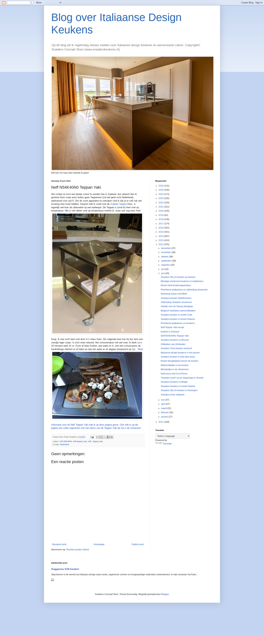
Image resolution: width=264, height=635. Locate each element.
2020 (161, 211)
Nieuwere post (59, 544)
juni (163, 273)
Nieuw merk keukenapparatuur (176, 285)
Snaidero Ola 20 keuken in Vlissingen (179, 390)
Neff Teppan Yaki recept (172, 327)
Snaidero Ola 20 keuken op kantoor (178, 277)
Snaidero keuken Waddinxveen (176, 298)
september (166, 261)
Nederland (64, 444)
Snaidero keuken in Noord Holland (178, 319)
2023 (161, 198)
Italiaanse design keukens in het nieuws (180, 352)
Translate (167, 443)
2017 (161, 223)
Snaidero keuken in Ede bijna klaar (178, 357)
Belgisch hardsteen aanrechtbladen (178, 310)
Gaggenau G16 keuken (65, 569)
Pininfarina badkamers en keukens (178, 323)
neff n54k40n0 (65, 441)
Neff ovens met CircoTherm (174, 373)
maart (164, 408)
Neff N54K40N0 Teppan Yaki (175, 336)
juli (163, 269)
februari (165, 412)
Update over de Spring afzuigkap (177, 306)
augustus (166, 265)
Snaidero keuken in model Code (176, 315)
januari (164, 416)
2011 (161, 422)
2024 (161, 194)
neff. (90, 441)
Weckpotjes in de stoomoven (175, 369)
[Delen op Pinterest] (111, 437)
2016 (161, 228)
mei (163, 400)
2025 (161, 190)
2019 (161, 215)
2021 (161, 207)
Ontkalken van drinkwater (173, 344)
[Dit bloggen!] (101, 437)
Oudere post (138, 544)
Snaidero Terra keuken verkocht (176, 348)
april (163, 404)
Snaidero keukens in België (174, 382)
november (166, 252)
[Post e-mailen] (92, 437)
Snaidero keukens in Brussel (175, 340)
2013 (161, 240)
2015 (161, 232)
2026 (161, 186)
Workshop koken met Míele (174, 294)
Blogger (165, 594)
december (166, 248)
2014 (161, 236)
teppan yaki (98, 441)
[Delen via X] (104, 437)
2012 (161, 244)
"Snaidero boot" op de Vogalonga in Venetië (182, 378)
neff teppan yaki (80, 441)
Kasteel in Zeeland (170, 331)
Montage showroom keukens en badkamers (182, 281)
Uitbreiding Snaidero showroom (176, 302)
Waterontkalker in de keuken (175, 365)
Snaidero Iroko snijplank (172, 394)
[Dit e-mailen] (98, 437)
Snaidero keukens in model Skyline (178, 386)
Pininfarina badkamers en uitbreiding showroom (184, 289)
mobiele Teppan (118, 204)
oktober (165, 256)
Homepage (99, 544)
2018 (161, 219)
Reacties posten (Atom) (77, 549)
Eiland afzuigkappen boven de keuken (179, 361)
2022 (161, 202)
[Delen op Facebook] (108, 437)
